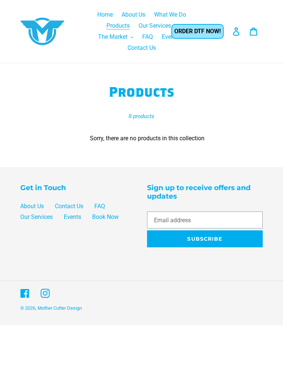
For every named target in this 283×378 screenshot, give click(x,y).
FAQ (99, 206)
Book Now (105, 216)
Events (72, 216)
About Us (32, 206)
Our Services (36, 216)
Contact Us (69, 206)
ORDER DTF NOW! (197, 31)
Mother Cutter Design (60, 308)
